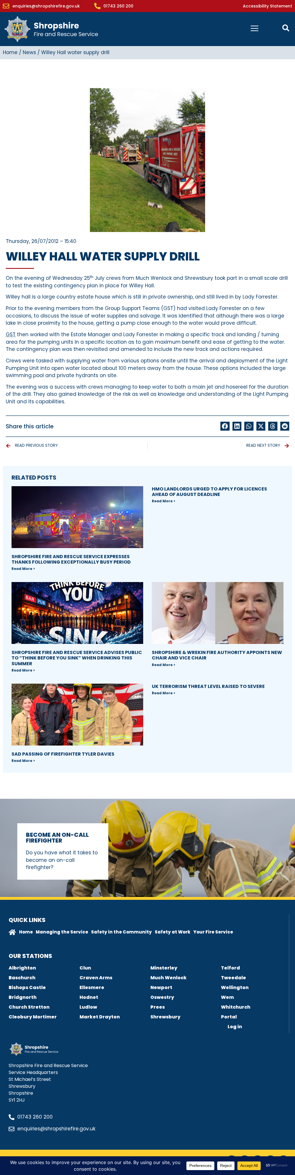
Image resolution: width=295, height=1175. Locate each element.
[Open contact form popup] (285, 27)
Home (10, 52)
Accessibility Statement (267, 6)
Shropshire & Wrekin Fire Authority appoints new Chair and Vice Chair (217, 655)
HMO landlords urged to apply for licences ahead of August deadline (209, 492)
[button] (225, 426)
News (29, 52)
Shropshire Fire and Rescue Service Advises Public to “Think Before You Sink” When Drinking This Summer (77, 658)
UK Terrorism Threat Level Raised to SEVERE (208, 686)
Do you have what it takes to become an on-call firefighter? (62, 860)
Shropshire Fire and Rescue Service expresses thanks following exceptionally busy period (71, 559)
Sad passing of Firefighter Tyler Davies (63, 754)
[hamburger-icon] (254, 29)
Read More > (23, 568)
